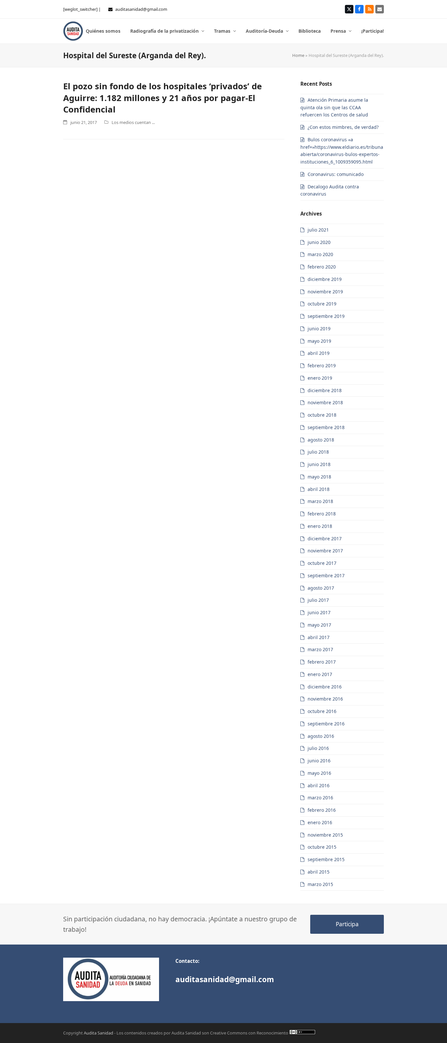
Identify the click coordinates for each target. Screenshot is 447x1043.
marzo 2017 (320, 649)
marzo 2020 (320, 254)
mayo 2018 (319, 477)
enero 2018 (320, 526)
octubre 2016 (322, 711)
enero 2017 (320, 674)
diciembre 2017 (325, 538)
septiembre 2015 (326, 859)
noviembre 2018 (325, 402)
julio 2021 (318, 230)
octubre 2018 (322, 415)
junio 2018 (319, 464)
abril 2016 (319, 785)
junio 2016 (319, 760)
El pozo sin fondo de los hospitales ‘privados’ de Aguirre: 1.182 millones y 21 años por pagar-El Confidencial (162, 97)
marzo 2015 (320, 884)
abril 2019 (319, 353)
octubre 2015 (322, 847)
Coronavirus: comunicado (336, 174)
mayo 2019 (319, 341)
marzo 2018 (320, 501)
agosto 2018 (321, 440)
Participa (347, 924)
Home (298, 55)
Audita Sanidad (98, 1033)
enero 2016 (320, 822)
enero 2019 (320, 378)
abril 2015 (319, 872)
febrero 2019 (322, 365)
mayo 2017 (319, 625)
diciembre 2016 (325, 687)
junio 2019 (319, 328)
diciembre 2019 (325, 279)
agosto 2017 (321, 588)
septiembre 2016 (326, 724)
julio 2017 (318, 600)
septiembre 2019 (326, 316)
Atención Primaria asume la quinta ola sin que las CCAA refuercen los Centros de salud (334, 107)
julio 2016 (318, 748)
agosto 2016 (321, 736)
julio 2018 (318, 452)
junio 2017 (319, 612)
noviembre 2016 (325, 699)
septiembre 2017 (326, 575)
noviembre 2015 (325, 835)
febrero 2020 (322, 267)
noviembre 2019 (325, 291)
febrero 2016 (322, 810)
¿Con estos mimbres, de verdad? (343, 127)
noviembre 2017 (325, 551)
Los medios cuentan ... (133, 122)
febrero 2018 (322, 514)
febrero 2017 (322, 662)
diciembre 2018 (325, 390)
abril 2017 (319, 637)
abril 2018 (319, 489)
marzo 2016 (320, 797)
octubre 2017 (322, 563)
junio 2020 (319, 242)
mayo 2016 (319, 773)
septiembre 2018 (326, 427)
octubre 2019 (322, 304)
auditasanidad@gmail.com (141, 9)
